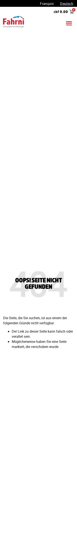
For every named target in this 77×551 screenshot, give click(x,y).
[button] (69, 24)
